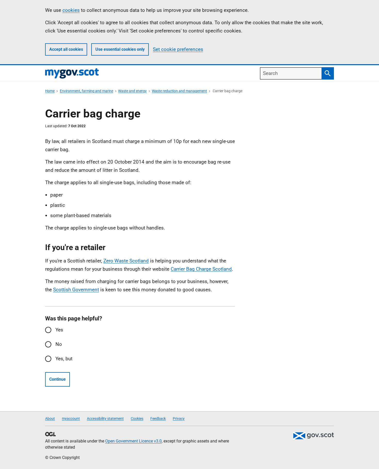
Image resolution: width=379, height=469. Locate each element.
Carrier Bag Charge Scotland (201, 269)
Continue (57, 379)
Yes (59, 330)
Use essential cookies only (120, 49)
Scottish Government (76, 290)
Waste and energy (132, 91)
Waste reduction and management (179, 91)
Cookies (137, 418)
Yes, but (63, 359)
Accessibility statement (105, 418)
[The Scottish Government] (313, 436)
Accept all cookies (66, 49)
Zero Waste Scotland (126, 261)
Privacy (179, 418)
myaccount (71, 418)
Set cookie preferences (178, 49)
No (58, 344)
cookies (71, 10)
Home (50, 91)
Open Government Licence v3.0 (133, 441)
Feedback (158, 418)
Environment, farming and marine (86, 91)
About (50, 418)
